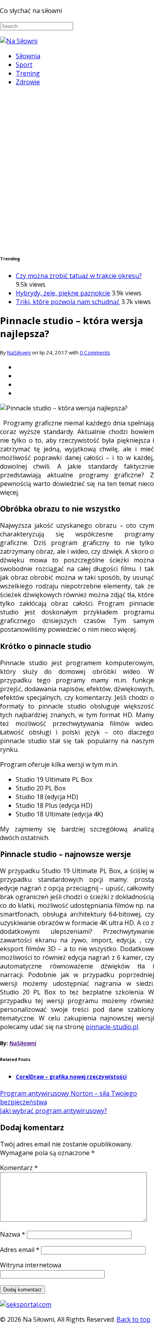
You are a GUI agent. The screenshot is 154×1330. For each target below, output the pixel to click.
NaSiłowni (19, 352)
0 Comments (95, 352)
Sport (24, 64)
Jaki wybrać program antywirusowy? (53, 1110)
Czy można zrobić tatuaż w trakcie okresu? (79, 275)
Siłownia (28, 56)
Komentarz (19, 1167)
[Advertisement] (77, 169)
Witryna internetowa (30, 1265)
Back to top (133, 1319)
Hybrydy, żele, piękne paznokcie (63, 293)
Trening (28, 73)
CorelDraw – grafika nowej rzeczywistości (71, 1076)
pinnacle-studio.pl (112, 1026)
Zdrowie (28, 82)
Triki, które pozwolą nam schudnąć (68, 301)
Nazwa (12, 1234)
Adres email (19, 1249)
